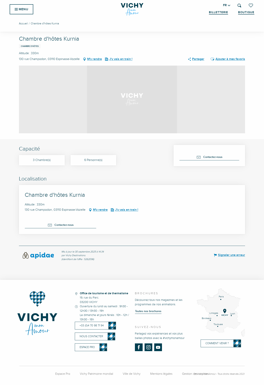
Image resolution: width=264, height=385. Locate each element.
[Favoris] (251, 5)
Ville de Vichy (132, 374)
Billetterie (218, 12)
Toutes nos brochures (148, 311)
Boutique (246, 12)
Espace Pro (62, 374)
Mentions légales (161, 374)
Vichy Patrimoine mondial (96, 374)
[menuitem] (132, 9)
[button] (239, 5)
